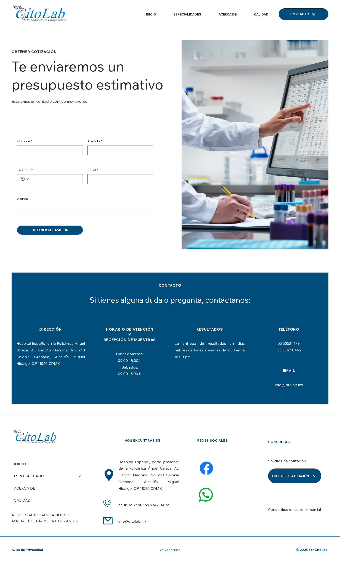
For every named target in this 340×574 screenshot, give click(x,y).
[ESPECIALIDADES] (79, 476)
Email (92, 170)
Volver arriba (169, 550)
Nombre (24, 141)
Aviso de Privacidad (27, 550)
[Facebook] (206, 468)
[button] (182, 14)
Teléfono (25, 170)
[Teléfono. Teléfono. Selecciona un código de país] (24, 179)
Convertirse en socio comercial (294, 509)
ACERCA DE (24, 488)
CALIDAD (22, 500)
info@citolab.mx (289, 384)
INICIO (20, 464)
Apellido (94, 141)
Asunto (22, 199)
